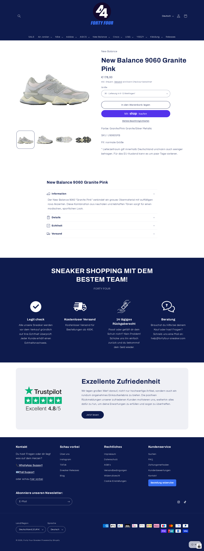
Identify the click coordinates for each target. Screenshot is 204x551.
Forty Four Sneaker (32, 540)
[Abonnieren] (68, 501)
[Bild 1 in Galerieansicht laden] (25, 140)
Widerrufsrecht (112, 476)
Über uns (64, 454)
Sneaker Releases (69, 470)
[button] (19, 16)
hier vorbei (36, 479)
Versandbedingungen (115, 470)
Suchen (152, 454)
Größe (104, 87)
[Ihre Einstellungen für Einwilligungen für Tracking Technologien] (199, 546)
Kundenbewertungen (159, 470)
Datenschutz (111, 459)
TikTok (63, 465)
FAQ (150, 459)
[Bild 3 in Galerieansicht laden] (64, 140)
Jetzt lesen (92, 415)
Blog (62, 476)
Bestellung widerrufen (162, 483)
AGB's (107, 465)
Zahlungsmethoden (158, 465)
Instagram (65, 459)
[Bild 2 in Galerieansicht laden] (45, 140)
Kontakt (152, 476)
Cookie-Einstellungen (115, 481)
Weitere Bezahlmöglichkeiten (135, 121)
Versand (118, 82)
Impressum (110, 454)
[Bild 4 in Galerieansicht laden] (83, 140)
